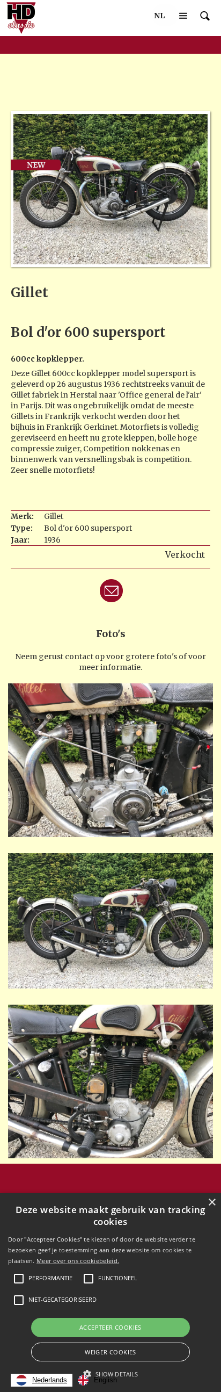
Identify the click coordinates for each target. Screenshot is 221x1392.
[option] (97, 1380)
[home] (19, 18)
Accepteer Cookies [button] (110, 1327)
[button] (159, 15)
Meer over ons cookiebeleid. (77, 1261)
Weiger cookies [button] (110, 1352)
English (105, 1380)
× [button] (212, 1203)
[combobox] (41, 1380)
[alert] (110, 1292)
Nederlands (49, 1380)
